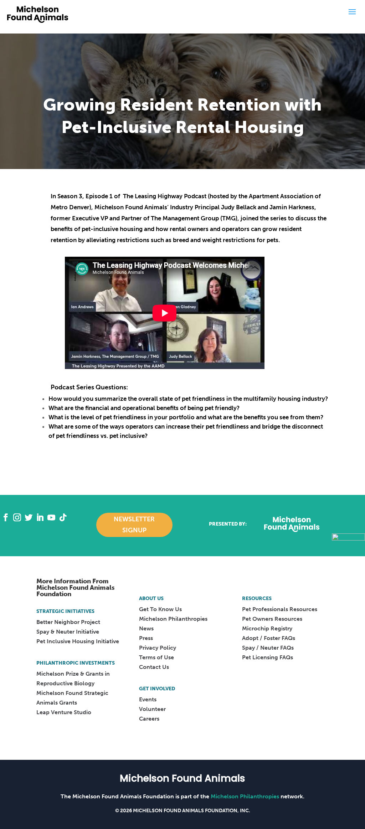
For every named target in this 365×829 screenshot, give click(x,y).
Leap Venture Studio (63, 712)
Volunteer (152, 709)
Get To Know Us (160, 609)
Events (147, 699)
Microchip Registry (267, 628)
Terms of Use (156, 657)
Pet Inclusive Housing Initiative (77, 641)
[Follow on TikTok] (62, 517)
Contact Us (154, 667)
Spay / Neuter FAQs (268, 647)
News (146, 628)
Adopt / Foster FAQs (268, 638)
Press (146, 638)
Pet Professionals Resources (279, 609)
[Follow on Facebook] (5, 517)
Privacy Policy (157, 647)
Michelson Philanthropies (173, 618)
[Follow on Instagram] (17, 517)
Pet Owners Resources (272, 618)
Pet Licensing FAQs (267, 657)
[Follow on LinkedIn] (40, 517)
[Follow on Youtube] (51, 517)
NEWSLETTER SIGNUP (134, 524)
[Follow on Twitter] (28, 517)
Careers (149, 718)
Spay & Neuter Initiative (67, 631)
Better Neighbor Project (68, 622)
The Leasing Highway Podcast (164, 196)
